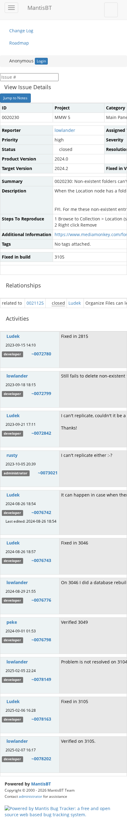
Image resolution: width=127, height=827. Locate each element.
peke (11, 622)
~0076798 (41, 640)
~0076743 (41, 560)
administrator (30, 796)
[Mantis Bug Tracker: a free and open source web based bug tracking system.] (63, 811)
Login (41, 61)
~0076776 (41, 600)
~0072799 (41, 393)
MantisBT (41, 784)
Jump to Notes (15, 98)
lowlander (65, 130)
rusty (12, 455)
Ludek (74, 303)
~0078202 (41, 759)
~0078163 (41, 719)
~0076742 (41, 512)
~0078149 (41, 679)
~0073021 (48, 473)
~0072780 (41, 354)
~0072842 (41, 433)
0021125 (35, 303)
